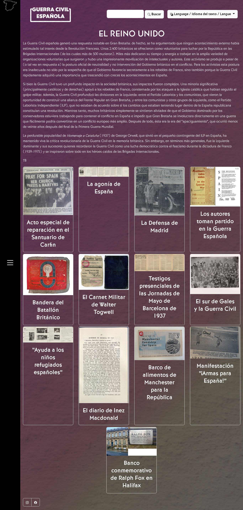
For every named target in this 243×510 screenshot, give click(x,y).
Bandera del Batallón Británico (48, 310)
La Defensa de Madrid (159, 226)
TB (25, 160)
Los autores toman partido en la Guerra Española (215, 225)
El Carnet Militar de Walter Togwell (103, 304)
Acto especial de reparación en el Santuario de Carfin (48, 233)
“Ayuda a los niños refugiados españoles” (48, 361)
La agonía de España (103, 187)
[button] (10, 263)
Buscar (155, 14)
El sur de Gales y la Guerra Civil (215, 305)
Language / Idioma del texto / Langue (202, 14)
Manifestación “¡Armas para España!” (215, 373)
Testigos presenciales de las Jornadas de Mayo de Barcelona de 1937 (159, 297)
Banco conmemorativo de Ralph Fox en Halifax (131, 474)
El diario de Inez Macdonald (104, 414)
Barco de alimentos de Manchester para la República (159, 382)
